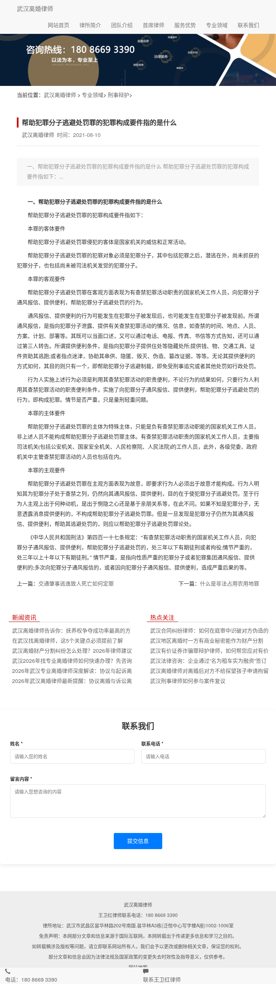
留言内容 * (21, 778)
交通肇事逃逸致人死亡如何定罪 (76, 583)
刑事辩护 (118, 95)
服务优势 (185, 25)
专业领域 (217, 25)
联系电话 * (152, 743)
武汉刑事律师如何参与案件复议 (188, 681)
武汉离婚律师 (35, 8)
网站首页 (58, 25)
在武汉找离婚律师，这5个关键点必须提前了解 (67, 640)
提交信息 (138, 841)
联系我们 (248, 25)
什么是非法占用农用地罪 (229, 583)
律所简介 (90, 25)
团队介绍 (122, 25)
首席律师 (153, 25)
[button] (69, 976)
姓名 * (16, 743)
